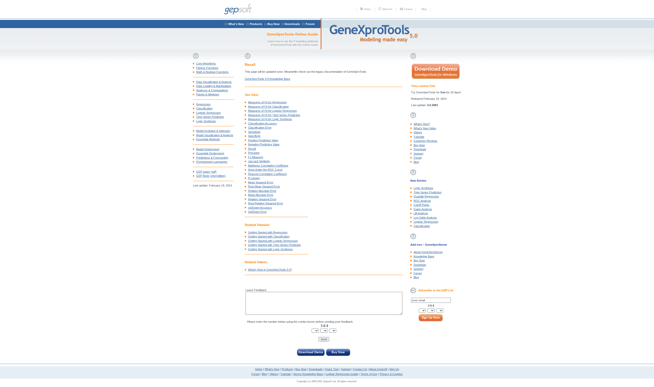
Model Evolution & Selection (213, 130)
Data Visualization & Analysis (214, 81)
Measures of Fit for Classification (268, 106)
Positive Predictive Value (263, 140)
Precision (254, 152)
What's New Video (425, 128)
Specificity (254, 136)
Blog (424, 9)
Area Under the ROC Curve (265, 169)
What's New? (422, 124)
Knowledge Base (424, 256)
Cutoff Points (421, 204)
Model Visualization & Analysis (214, 135)
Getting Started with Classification (268, 236)
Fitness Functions (207, 67)
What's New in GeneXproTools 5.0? (270, 269)
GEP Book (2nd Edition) (211, 175)
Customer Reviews (425, 140)
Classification (204, 108)
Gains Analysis (423, 209)
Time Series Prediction (210, 116)
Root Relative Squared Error (265, 203)
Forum (310, 24)
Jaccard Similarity (259, 161)
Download (420, 149)
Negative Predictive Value (263, 144)
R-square (254, 178)
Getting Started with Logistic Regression (273, 240)
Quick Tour (332, 369)
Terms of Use (368, 374)
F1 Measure (255, 157)
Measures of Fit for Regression (267, 102)
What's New (236, 24)
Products (256, 24)
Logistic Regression (208, 112)
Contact (408, 9)
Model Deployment (207, 149)
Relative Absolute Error (262, 190)
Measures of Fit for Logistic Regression (272, 110)
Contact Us (360, 369)
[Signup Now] (431, 318)
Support (418, 153)
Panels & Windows (207, 94)
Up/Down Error (257, 211)
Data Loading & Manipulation (213, 86)
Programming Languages (211, 161)
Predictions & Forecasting (212, 157)
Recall (252, 148)
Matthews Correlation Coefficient (268, 165)
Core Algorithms (206, 63)
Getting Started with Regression (267, 232)
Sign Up (394, 369)
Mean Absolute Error (260, 194)
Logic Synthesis (206, 121)
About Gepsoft (378, 369)
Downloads (292, 24)
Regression (203, 104)
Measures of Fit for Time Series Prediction (274, 115)
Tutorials (419, 136)
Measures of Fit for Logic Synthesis (270, 119)
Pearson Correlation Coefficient (267, 174)
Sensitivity (254, 131)
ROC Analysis (422, 200)
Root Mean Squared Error (264, 186)
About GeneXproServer (428, 252)
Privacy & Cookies (391, 374)
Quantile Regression (426, 196)
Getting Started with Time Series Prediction (274, 244)
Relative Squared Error (262, 199)
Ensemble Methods (208, 139)
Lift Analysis (421, 213)
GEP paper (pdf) (206, 171)
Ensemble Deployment (210, 153)
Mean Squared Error (260, 182)
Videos (418, 132)
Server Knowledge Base (308, 374)
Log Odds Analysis (425, 217)
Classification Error (260, 127)
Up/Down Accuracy (260, 207)
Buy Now (273, 24)
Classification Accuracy (262, 123)
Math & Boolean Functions (212, 71)
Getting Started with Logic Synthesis (270, 249)
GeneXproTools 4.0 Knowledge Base (267, 78)
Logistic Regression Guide (341, 374)
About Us (387, 9)
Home (367, 9)
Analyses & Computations (212, 90)
